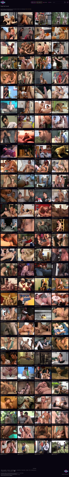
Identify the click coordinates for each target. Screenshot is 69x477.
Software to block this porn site (5, 475)
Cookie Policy (19, 470)
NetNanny (11, 475)
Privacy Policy (23, 470)
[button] (65, 2)
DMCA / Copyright (3, 470)
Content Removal (13, 470)
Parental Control (33, 470)
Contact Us (8, 470)
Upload (27, 470)
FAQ (29, 470)
